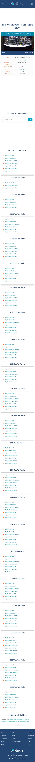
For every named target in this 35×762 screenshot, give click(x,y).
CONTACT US (22, 725)
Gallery (2, 744)
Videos (13, 739)
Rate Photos (4, 739)
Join (29, 742)
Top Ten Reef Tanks (9, 156)
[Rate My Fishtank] (17, 5)
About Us (3, 736)
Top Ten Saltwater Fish (10, 166)
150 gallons (22, 70)
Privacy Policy (22, 759)
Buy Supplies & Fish (16, 742)
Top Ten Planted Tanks (10, 158)
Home (2, 733)
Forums (29, 733)
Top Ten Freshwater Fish (11, 169)
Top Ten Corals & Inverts (11, 171)
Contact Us (30, 739)
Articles (13, 736)
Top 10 (2, 742)
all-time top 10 (22, 61)
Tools (12, 733)
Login (29, 744)
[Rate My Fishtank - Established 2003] (17, 750)
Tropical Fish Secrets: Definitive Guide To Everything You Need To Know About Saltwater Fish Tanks (15, 720)
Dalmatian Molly (23, 68)
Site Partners (31, 736)
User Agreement (13, 759)
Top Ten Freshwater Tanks (11, 163)
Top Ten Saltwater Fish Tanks (12, 161)
